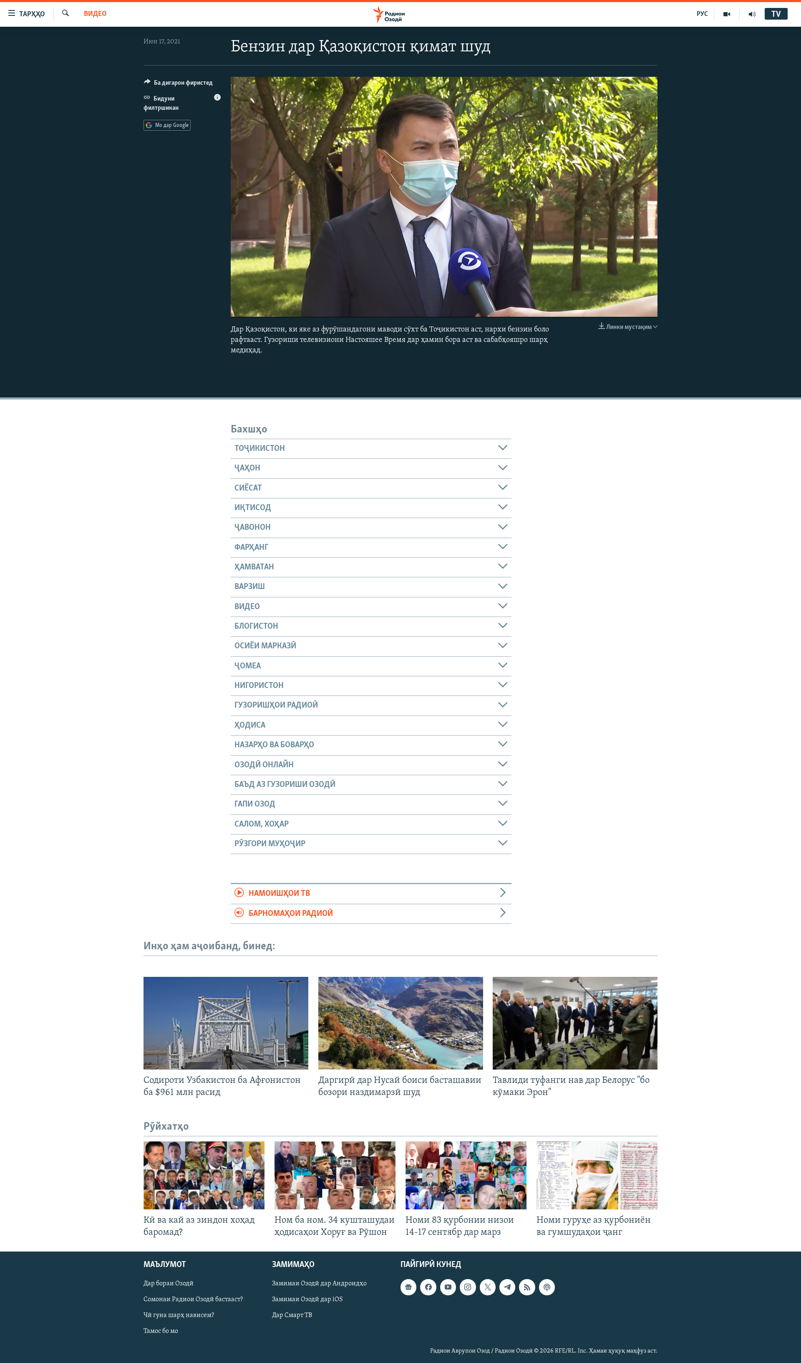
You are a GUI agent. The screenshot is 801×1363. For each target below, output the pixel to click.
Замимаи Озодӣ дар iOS (307, 1300)
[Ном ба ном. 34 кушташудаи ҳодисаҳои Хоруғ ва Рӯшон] (335, 1175)
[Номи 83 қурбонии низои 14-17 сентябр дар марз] (466, 1175)
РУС (702, 14)
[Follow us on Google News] (408, 1287)
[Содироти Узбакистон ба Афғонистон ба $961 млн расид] (226, 1023)
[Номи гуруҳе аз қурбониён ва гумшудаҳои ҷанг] (597, 1175)
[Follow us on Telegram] (507, 1287)
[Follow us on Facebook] (428, 1287)
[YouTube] (727, 14)
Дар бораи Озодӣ (169, 1284)
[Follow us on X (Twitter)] (488, 1287)
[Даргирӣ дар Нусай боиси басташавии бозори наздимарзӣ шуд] (400, 1023)
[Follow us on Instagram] (468, 1287)
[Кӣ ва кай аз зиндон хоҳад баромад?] (204, 1175)
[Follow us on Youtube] (448, 1287)
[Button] (178, 85)
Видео (95, 14)
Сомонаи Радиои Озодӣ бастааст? (193, 1300)
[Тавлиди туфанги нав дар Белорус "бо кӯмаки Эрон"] (575, 1023)
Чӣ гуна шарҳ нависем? (179, 1315)
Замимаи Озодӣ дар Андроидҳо (319, 1284)
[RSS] (527, 1287)
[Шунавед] (752, 14)
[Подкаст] (547, 1287)
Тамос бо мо (161, 1331)
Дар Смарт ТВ (292, 1315)
